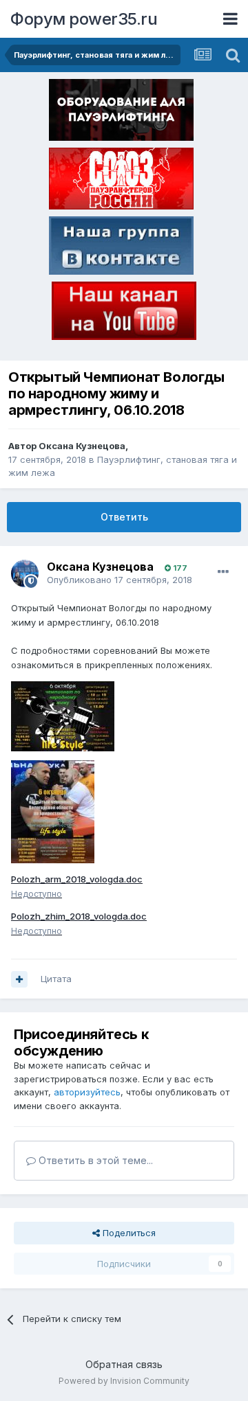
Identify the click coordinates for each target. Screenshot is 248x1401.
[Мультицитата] (19, 979)
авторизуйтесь (87, 1091)
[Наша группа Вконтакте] (121, 247)
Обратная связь (124, 1364)
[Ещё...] (223, 572)
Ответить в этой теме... (94, 1160)
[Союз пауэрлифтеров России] (121, 181)
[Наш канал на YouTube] (124, 313)
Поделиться (128, 1232)
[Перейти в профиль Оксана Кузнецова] (25, 573)
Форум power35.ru (83, 19)
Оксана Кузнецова (82, 445)
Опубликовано (119, 579)
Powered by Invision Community (124, 1381)
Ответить (124, 517)
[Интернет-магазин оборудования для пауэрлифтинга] (121, 112)
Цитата (56, 978)
